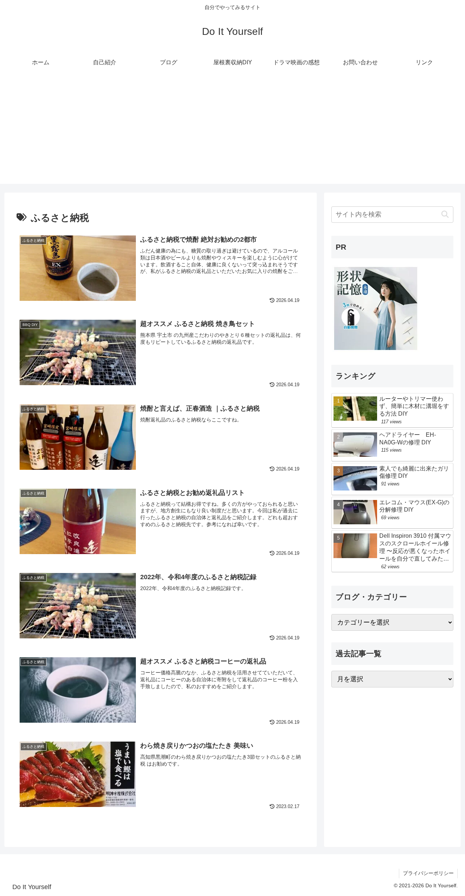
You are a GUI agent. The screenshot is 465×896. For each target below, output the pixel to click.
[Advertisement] (232, 133)
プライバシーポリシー (428, 873)
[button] (444, 214)
